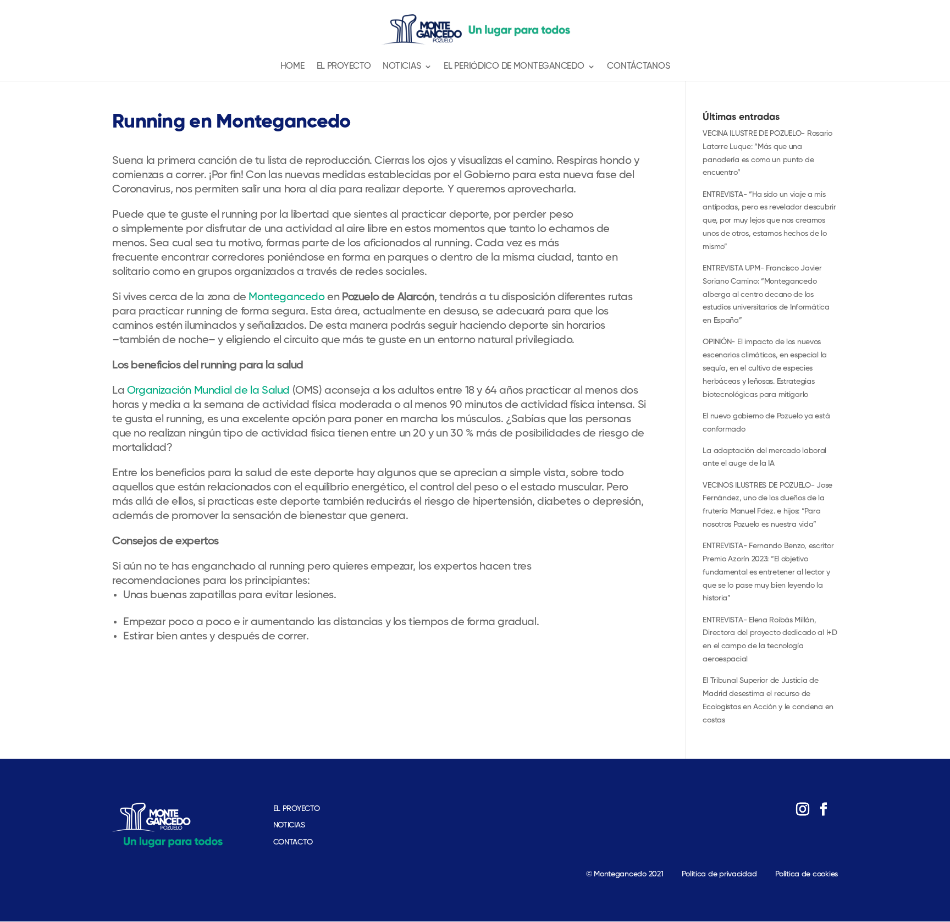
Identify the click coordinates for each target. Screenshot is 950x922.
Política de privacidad (719, 874)
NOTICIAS (289, 825)
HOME (292, 67)
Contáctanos (638, 67)
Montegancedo (285, 297)
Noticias (402, 67)
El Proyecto (344, 67)
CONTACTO (293, 842)
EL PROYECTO (296, 809)
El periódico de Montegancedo (514, 67)
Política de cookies (806, 874)
